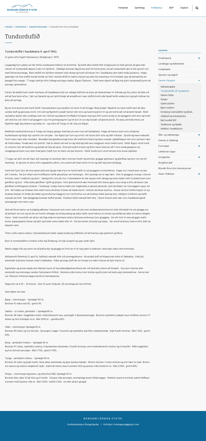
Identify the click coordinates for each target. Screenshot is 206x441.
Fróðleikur (20, 27)
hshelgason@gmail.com (126, 425)
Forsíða (9, 27)
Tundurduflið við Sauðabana (64, 27)
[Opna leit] (197, 7)
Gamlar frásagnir (38, 27)
